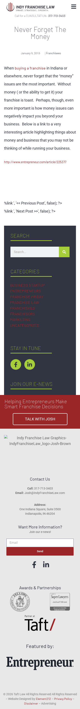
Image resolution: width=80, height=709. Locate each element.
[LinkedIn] (46, 565)
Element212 (43, 699)
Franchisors (22, 313)
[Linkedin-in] (29, 364)
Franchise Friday (26, 296)
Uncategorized (24, 325)
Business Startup (27, 285)
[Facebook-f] (15, 364)
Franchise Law (24, 302)
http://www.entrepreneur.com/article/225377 (35, 162)
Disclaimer (31, 703)
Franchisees (22, 308)
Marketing (20, 319)
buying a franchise (30, 68)
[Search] (64, 252)
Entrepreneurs (25, 291)
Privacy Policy (63, 699)
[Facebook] (34, 565)
